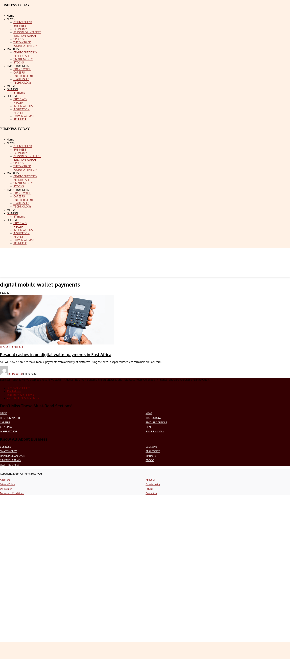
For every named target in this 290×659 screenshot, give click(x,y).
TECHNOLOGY (153, 418)
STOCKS (150, 460)
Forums (150, 488)
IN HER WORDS (8, 431)
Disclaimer (6, 488)
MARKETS (151, 455)
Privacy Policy (7, 484)
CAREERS (5, 422)
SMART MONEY (8, 451)
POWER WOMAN (155, 431)
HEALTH (150, 427)
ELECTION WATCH (10, 418)
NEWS (149, 413)
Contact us (151, 493)
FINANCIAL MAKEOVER (12, 455)
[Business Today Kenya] (15, 131)
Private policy (153, 484)
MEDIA (3, 413)
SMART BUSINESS (9, 464)
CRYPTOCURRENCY (10, 460)
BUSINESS (5, 446)
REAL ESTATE (153, 451)
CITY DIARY (6, 427)
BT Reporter (15, 373)
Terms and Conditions (12, 493)
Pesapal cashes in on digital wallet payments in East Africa (55, 354)
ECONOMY (151, 446)
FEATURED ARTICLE (156, 422)
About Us (5, 479)
